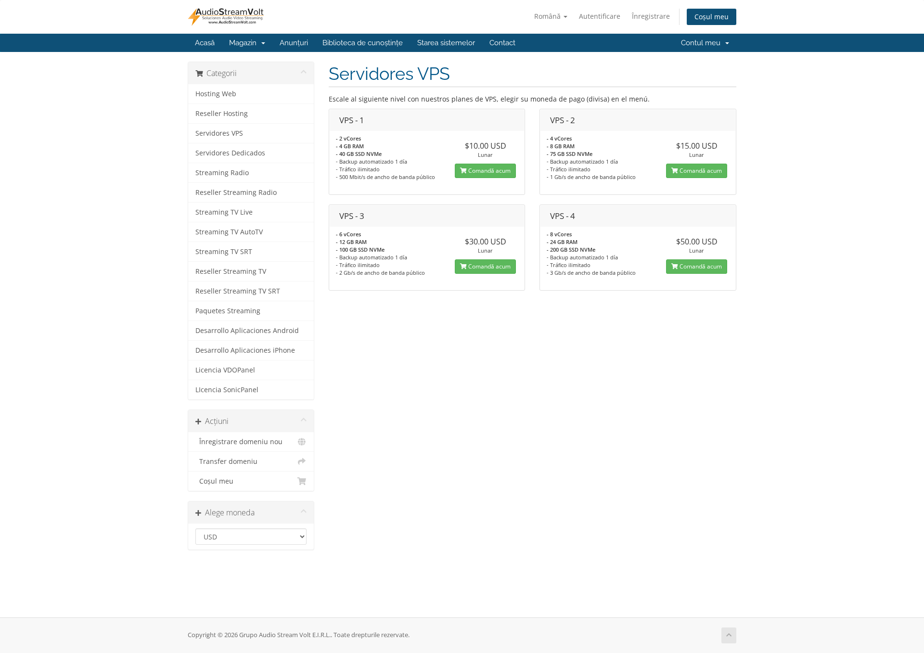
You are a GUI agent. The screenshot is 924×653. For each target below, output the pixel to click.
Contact (502, 42)
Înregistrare (651, 16)
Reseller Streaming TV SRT (237, 291)
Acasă (205, 42)
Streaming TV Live (224, 212)
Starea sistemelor (446, 42)
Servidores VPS (219, 133)
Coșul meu (711, 16)
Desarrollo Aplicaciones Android (247, 330)
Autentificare (599, 16)
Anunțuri (294, 42)
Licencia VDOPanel (225, 370)
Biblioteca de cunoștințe (362, 42)
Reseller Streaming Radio (236, 192)
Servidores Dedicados (230, 153)
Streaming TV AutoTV (229, 232)
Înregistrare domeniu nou (238, 441)
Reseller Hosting (221, 113)
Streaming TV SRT (223, 251)
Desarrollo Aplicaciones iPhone (245, 350)
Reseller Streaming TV (230, 271)
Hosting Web (215, 94)
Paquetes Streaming (227, 311)
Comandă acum (489, 170)
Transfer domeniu (226, 461)
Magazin (244, 42)
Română (548, 16)
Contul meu (702, 42)
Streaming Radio (222, 172)
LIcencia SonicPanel (226, 389)
